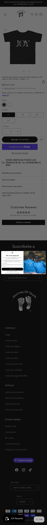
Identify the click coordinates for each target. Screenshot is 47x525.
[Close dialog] (44, 253)
